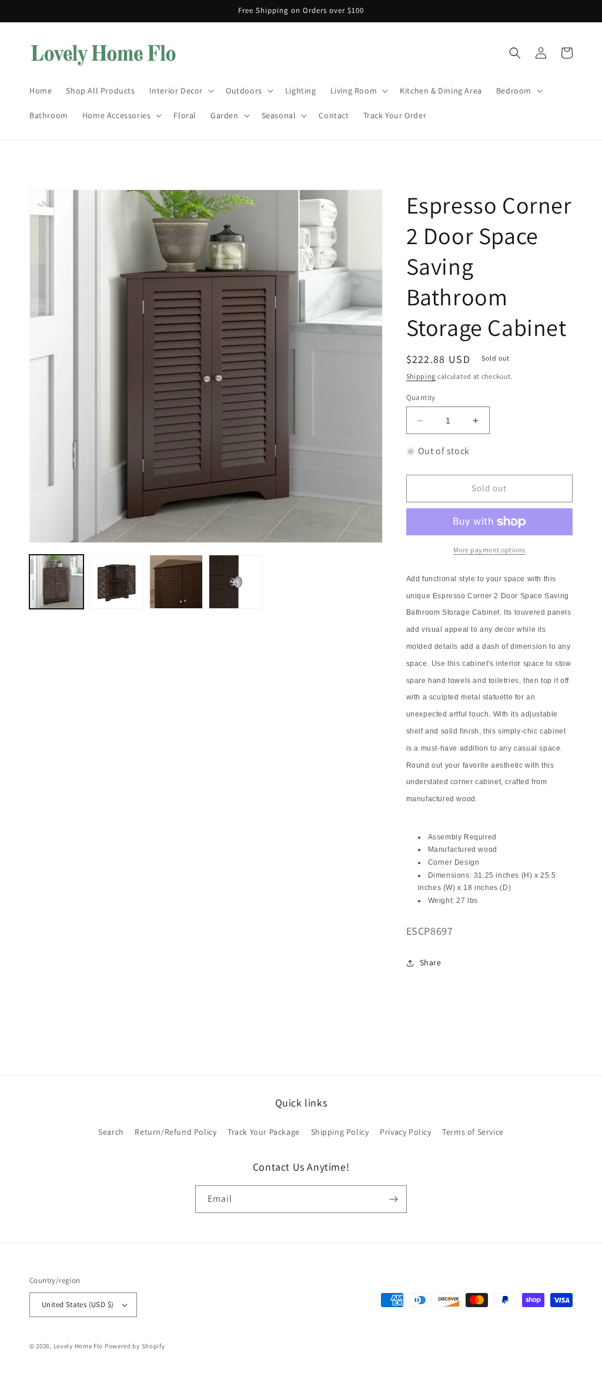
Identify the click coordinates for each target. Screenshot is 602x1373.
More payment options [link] (489, 549)
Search (111, 1132)
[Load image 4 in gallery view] (236, 582)
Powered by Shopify (135, 1346)
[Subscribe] (393, 1199)
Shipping (421, 376)
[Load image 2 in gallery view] (116, 582)
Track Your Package (264, 1132)
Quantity (421, 397)
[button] (180, 90)
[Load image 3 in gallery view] (176, 582)
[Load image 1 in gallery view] (56, 582)
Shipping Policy (340, 1132)
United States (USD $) (77, 1304)
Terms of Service (473, 1132)
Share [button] (431, 962)
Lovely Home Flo (78, 1346)
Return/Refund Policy (175, 1132)
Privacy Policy (405, 1132)
